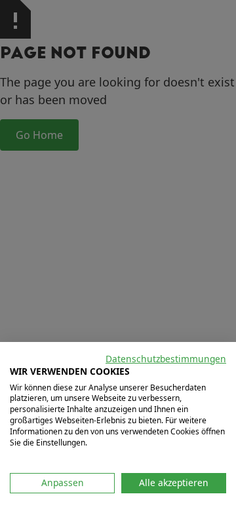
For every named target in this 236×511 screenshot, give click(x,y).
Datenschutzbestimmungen (166, 358)
